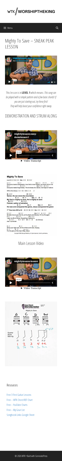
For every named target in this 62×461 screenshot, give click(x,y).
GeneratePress (41, 456)
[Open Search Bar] (57, 28)
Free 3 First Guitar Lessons (19, 395)
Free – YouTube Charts (17, 405)
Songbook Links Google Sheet (20, 415)
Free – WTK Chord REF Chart (20, 400)
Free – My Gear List (16, 410)
